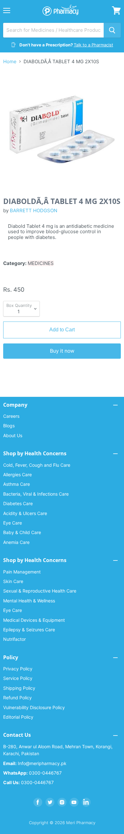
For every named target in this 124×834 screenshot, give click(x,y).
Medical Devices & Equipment (34, 620)
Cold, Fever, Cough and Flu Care (36, 465)
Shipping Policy (19, 688)
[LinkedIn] (86, 802)
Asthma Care (16, 484)
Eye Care (12, 522)
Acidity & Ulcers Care (25, 513)
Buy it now (62, 351)
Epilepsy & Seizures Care (29, 629)
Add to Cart (62, 329)
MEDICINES (41, 263)
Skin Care (13, 581)
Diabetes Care (18, 503)
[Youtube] (74, 802)
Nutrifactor (14, 639)
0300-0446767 (32, 773)
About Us (12, 435)
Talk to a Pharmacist (93, 44)
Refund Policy (17, 697)
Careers (11, 416)
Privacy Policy (17, 668)
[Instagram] (62, 802)
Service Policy (17, 678)
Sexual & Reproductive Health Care (39, 590)
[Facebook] (37, 802)
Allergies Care (17, 474)
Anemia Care (16, 542)
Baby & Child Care (22, 532)
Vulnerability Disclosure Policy (34, 707)
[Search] (112, 30)
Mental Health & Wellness (29, 600)
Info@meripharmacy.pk (34, 763)
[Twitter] (49, 802)
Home (10, 61)
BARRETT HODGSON (33, 210)
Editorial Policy (18, 717)
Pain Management (22, 571)
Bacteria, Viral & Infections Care (36, 494)
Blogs (9, 425)
